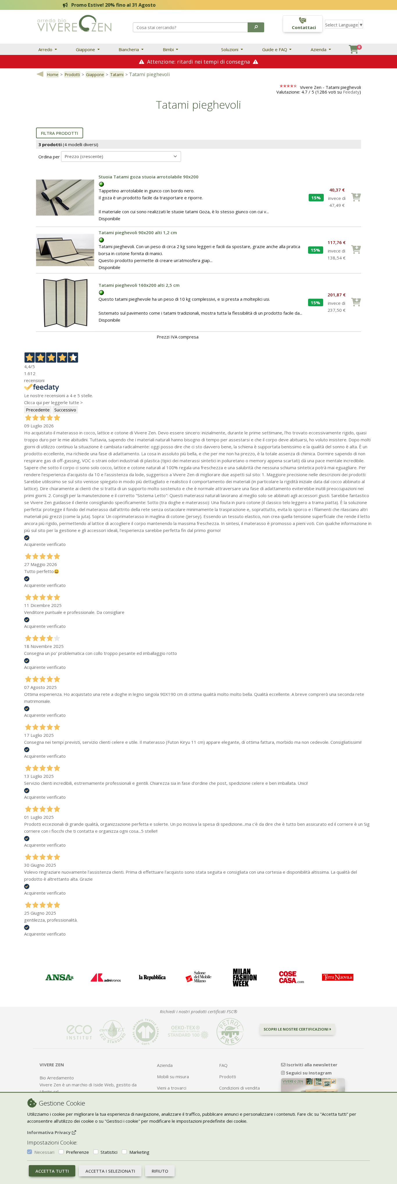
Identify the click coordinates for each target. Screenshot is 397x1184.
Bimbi (169, 49)
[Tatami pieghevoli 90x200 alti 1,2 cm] (65, 249)
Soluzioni (230, 49)
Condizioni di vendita (239, 1088)
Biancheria (129, 49)
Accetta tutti (52, 1171)
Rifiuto (160, 1171)
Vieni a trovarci (171, 1088)
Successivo (65, 410)
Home (52, 74)
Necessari (44, 1152)
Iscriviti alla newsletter (311, 1064)
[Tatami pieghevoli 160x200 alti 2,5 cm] (65, 302)
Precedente (38, 410)
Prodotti (72, 74)
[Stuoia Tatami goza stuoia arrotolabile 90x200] (65, 197)
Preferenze (77, 1152)
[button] (256, 27)
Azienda (319, 49)
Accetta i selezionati (110, 1171)
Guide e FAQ (275, 49)
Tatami (117, 74)
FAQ (223, 1065)
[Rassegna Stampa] (59, 977)
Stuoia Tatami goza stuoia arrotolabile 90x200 (149, 177)
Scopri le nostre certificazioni (296, 1029)
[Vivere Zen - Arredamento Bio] (74, 23)
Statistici (109, 1152)
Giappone (86, 49)
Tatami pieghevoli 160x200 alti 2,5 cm (139, 285)
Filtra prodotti (59, 133)
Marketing (139, 1152)
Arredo (45, 49)
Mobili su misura (173, 1076)
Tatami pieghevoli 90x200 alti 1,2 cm (138, 232)
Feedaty (351, 92)
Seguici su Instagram (308, 1073)
